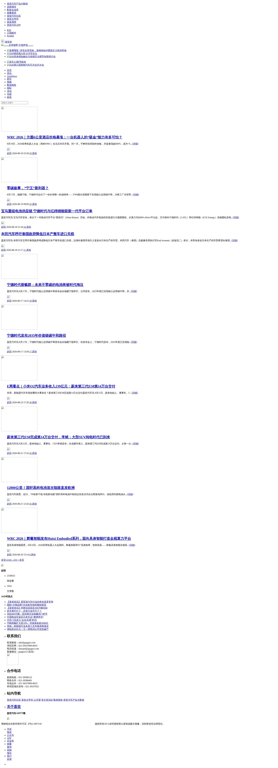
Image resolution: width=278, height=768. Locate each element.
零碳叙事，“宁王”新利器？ (28, 188)
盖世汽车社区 (14, 16)
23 (30, 204)
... (12, 560)
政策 (9, 97)
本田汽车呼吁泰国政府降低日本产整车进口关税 (37, 234)
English (10, 36)
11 (24, 250)
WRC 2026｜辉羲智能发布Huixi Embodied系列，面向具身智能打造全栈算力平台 (69, 538)
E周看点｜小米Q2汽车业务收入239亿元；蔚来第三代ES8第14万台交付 (61, 386)
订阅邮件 (11, 33)
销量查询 (11, 13)
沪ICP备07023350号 (54, 724)
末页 (21, 560)
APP (9, 738)
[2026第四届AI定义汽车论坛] (22, 53)
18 (30, 301)
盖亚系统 (11, 22)
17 (30, 351)
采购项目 (11, 6)
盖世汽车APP (14, 25)
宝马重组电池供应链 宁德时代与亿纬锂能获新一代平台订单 (46, 211)
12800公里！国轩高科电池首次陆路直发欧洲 (41, 488)
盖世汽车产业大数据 (17, 3)
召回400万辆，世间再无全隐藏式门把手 (27, 614)
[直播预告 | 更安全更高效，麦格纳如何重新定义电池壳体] (36, 50)
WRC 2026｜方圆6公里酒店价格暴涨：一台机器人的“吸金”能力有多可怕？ (64, 137)
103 (15, 560)
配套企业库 (13, 10)
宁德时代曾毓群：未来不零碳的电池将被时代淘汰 (45, 285)
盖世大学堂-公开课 (31, 700)
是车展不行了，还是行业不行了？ (24, 611)
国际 (9, 88)
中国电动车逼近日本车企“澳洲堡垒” (25, 617)
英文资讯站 (47, 700)
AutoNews (12, 76)
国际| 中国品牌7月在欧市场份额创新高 (26, 605)
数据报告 (11, 85)
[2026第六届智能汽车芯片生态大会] (25, 65)
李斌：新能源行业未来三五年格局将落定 (28, 626)
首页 (9, 70)
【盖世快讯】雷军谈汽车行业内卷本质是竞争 (30, 602)
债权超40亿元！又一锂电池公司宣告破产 (28, 629)
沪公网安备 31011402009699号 (79, 724)
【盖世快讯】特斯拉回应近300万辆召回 (27, 608)
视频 (9, 82)
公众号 (10, 735)
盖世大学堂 (13, 19)
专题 (9, 94)
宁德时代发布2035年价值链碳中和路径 (36, 335)
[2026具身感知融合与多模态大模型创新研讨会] (31, 56)
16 (30, 453)
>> (18, 560)
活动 (9, 91)
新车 (9, 79)
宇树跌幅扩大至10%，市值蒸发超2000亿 (27, 623)
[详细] (135, 144)
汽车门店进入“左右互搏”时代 (22, 620)
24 (24, 227)
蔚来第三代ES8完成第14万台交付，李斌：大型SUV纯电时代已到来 (58, 437)
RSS (9, 30)
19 (30, 153)
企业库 (10, 741)
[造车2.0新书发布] (16, 62)
